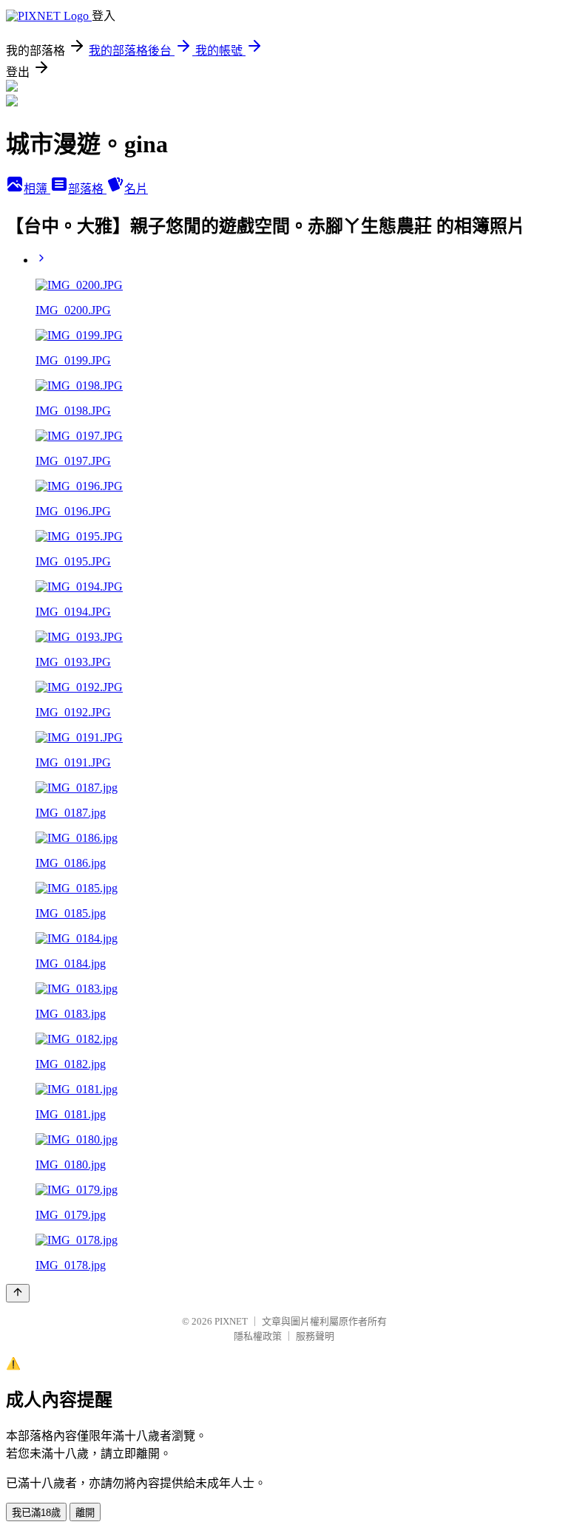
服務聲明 (315, 1336)
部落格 (87, 189)
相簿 (37, 189)
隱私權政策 (258, 1336)
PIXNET (231, 1321)
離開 (85, 1512)
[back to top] (18, 1293)
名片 (136, 189)
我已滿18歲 (36, 1512)
